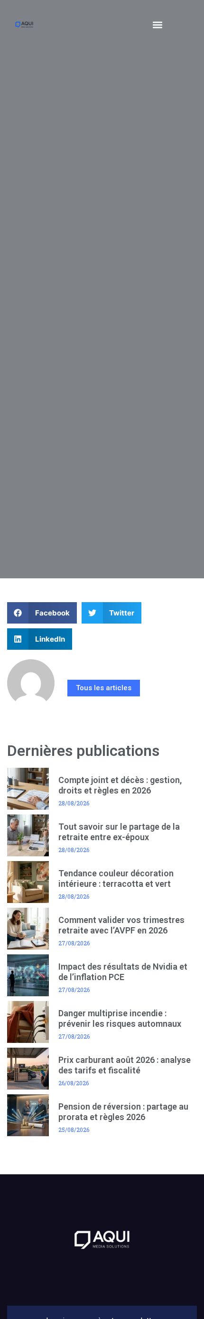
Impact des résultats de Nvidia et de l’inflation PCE (122, 972)
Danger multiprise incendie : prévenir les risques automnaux (119, 1018)
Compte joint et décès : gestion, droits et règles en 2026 (120, 785)
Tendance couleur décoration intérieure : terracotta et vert (116, 878)
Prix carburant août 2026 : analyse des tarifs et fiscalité (124, 1065)
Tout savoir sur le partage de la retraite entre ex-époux (119, 832)
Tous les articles (103, 688)
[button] (158, 25)
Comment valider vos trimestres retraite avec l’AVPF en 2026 (121, 925)
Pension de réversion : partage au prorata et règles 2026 (123, 1111)
